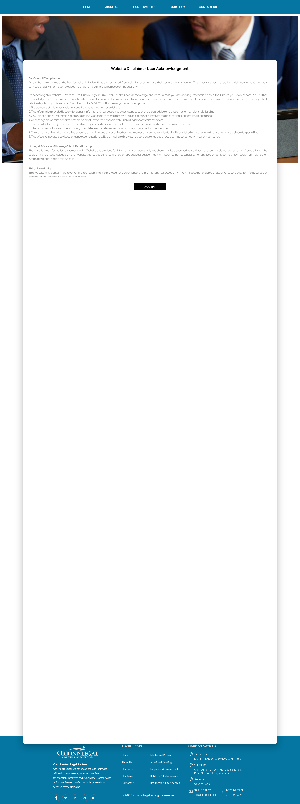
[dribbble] (84, 797)
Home (87, 7)
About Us (112, 7)
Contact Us (208, 7)
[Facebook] (56, 797)
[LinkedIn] (75, 797)
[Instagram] (93, 797)
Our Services (143, 7)
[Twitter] (65, 797)
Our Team (178, 7)
